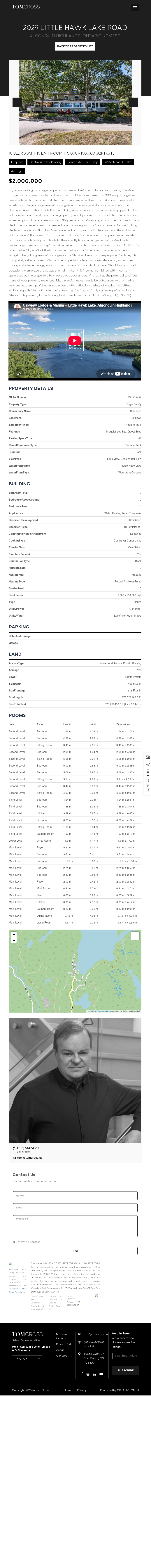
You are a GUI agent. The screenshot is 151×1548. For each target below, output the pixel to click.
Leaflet (90, 1011)
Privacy (82, 1390)
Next (133, 102)
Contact (61, 1356)
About (60, 1350)
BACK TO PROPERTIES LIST (75, 46)
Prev (17, 102)
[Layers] (135, 936)
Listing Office (55, 1296)
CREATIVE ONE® (127, 1390)
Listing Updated (71, 1297)
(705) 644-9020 (28, 1150)
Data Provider (37, 1296)
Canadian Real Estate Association (17, 1290)
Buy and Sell (63, 1344)
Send (75, 1251)
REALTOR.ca (20, 1269)
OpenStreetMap (103, 1011)
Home (67, 1390)
